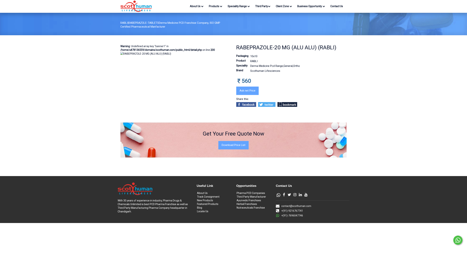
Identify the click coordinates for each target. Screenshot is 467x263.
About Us (195, 6)
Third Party (261, 6)
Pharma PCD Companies (251, 193)
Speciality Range (237, 6)
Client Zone (283, 6)
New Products (205, 200)
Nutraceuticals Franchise (251, 207)
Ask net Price (247, 90)
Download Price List (233, 145)
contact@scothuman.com (296, 206)
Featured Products (207, 204)
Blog (199, 207)
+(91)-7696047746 (292, 215)
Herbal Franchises (247, 204)
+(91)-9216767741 (292, 210)
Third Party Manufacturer (251, 196)
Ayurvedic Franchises (249, 200)
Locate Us (202, 211)
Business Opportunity (310, 6)
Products (214, 6)
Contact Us (336, 6)
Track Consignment (208, 196)
